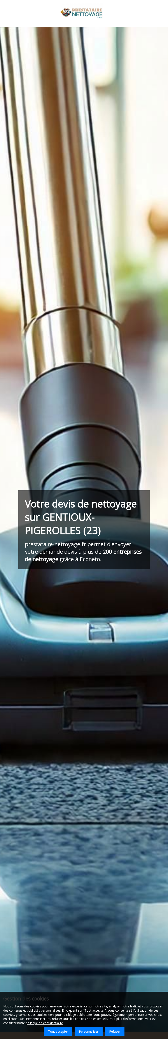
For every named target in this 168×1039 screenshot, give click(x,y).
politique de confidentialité (44, 1023)
